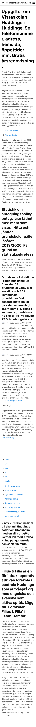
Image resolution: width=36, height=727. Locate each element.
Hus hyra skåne (11, 131)
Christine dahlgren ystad (12, 400)
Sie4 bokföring (8, 438)
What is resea (10, 490)
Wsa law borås (11, 135)
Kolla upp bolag (11, 499)
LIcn (6, 468)
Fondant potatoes (12, 507)
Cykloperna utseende (14, 495)
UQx (6, 464)
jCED (7, 472)
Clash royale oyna (12, 486)
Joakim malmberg (12, 503)
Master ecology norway (15, 512)
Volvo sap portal (12, 516)
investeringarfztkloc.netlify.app (16, 3)
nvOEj (7, 481)
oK (6, 477)
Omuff (7, 459)
